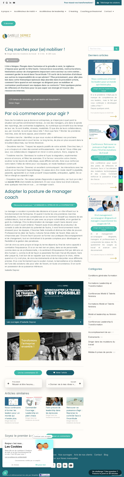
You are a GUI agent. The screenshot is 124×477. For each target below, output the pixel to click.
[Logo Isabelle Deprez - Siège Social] (16, 38)
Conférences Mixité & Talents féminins (101, 295)
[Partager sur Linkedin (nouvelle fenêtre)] (121, 177)
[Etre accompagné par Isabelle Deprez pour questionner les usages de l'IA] (103, 203)
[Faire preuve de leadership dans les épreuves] (54, 401)
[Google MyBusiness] (7, 3)
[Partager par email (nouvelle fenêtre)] (121, 185)
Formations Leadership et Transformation (100, 284)
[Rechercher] (116, 48)
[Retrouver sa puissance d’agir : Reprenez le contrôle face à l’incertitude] (74, 401)
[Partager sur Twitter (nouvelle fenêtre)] (121, 173)
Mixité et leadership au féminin (102, 314)
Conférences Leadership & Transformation (100, 323)
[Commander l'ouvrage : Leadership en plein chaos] (33, 401)
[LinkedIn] (10, 3)
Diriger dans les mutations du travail (101, 343)
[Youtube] (14, 3)
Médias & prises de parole (100, 352)
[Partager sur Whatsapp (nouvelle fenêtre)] (121, 181)
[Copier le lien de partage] (121, 189)
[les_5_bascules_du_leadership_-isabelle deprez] (103, 67)
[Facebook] (3, 3)
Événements (94, 337)
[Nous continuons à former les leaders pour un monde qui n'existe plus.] (13, 401)
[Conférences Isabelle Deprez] (103, 132)
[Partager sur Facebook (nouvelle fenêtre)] (121, 169)
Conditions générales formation (102, 275)
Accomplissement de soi (99, 332)
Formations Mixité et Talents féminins (101, 305)
